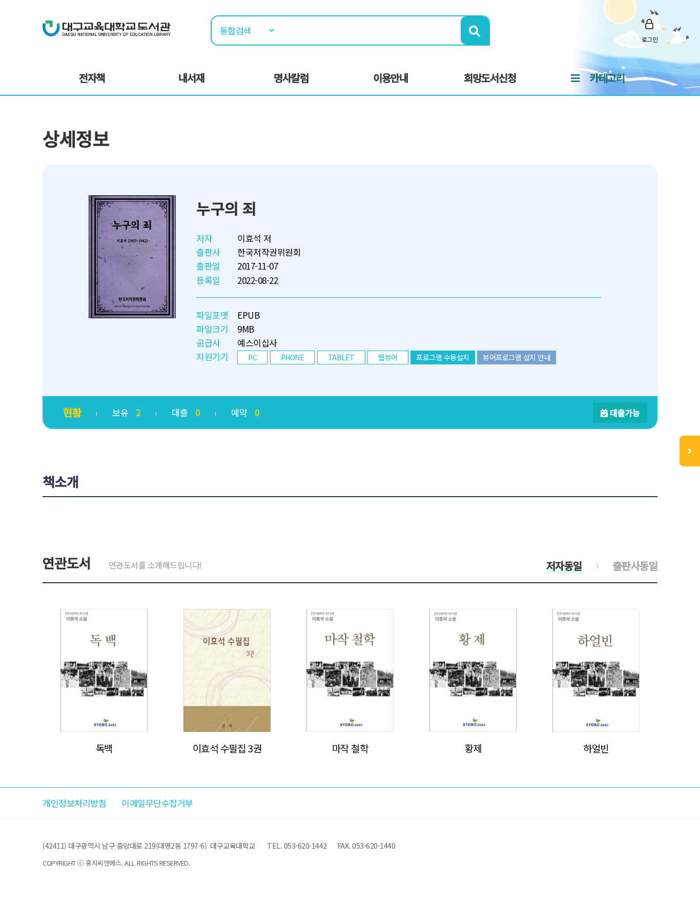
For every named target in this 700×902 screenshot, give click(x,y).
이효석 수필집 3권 (227, 748)
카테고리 (607, 77)
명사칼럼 (291, 77)
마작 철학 (350, 748)
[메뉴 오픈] (690, 451)
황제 (473, 748)
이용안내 (390, 77)
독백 (104, 748)
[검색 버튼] (475, 30)
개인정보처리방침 (74, 802)
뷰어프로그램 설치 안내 (516, 357)
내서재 (191, 77)
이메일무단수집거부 (157, 802)
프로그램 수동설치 (442, 357)
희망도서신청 (490, 77)
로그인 (650, 39)
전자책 (92, 77)
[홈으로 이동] (107, 27)
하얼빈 (596, 748)
